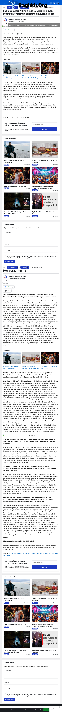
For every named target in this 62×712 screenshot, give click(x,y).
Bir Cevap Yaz (9, 224)
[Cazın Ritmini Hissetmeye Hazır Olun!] (50, 70)
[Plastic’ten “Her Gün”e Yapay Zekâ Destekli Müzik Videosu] (17, 205)
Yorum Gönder (9, 261)
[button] (54, 3)
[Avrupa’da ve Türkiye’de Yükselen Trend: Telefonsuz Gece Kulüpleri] (45, 179)
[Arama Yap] (50, 3)
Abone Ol (44, 129)
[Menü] (4, 3)
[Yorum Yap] (4, 33)
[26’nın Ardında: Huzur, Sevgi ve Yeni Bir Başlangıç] (31, 70)
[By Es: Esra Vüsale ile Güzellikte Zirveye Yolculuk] (45, 205)
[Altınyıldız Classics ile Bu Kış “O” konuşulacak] (12, 70)
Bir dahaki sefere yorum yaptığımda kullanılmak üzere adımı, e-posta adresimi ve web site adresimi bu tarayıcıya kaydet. (31, 257)
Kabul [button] (46, 709)
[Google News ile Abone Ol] (9, 29)
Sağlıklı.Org (11, 19)
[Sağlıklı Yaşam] (27, 5)
